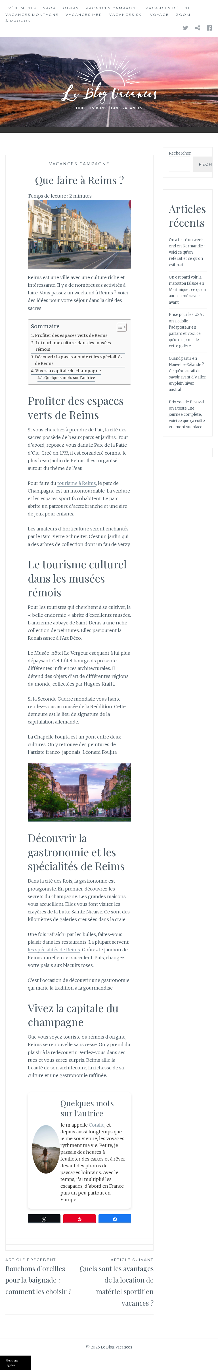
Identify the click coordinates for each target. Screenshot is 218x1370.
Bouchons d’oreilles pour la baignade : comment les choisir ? (38, 1276)
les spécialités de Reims (54, 949)
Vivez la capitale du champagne (68, 370)
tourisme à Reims (76, 483)
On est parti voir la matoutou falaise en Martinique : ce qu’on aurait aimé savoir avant (187, 290)
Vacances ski (126, 14)
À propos (17, 21)
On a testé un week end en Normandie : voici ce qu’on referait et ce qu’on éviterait (187, 252)
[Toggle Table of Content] (118, 327)
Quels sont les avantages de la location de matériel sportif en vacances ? (117, 1282)
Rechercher (180, 153)
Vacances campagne (112, 8)
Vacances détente (169, 8)
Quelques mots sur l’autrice (69, 377)
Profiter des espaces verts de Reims (71, 335)
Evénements (20, 8)
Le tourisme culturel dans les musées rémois (73, 346)
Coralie (96, 1125)
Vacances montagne (32, 14)
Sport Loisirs (61, 8)
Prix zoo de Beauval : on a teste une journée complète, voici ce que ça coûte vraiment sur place (187, 414)
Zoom (183, 14)
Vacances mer (84, 14)
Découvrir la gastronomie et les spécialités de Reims (79, 360)
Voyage (159, 14)
